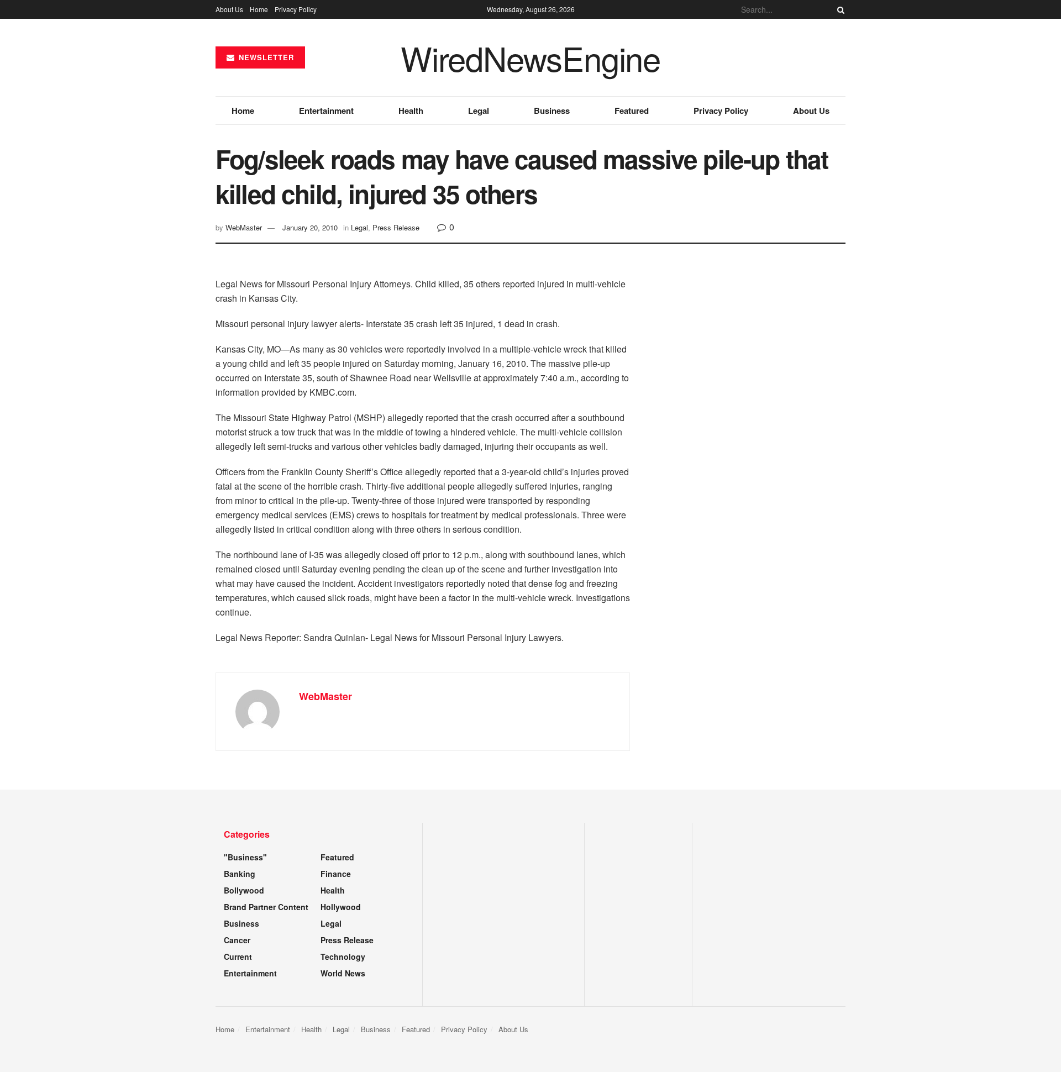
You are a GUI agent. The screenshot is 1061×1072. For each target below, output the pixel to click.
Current (238, 956)
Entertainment (326, 110)
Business (552, 110)
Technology (343, 956)
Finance (336, 873)
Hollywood (341, 906)
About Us (229, 9)
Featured (631, 110)
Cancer (237, 939)
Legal (478, 110)
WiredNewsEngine (530, 57)
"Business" (245, 857)
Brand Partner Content (266, 906)
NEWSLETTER (265, 57)
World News (343, 973)
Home (259, 9)
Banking (239, 873)
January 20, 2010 (310, 227)
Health (410, 110)
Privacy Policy (296, 9)
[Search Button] (839, 9)
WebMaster (243, 227)
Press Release (395, 227)
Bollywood (244, 890)
